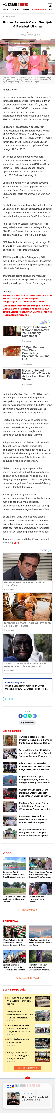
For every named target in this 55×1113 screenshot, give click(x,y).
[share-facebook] (20, 716)
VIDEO (7, 853)
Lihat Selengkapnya (27, 1068)
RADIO (26, 10)
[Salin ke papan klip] (35, 716)
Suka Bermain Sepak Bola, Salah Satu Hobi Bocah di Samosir (14, 899)
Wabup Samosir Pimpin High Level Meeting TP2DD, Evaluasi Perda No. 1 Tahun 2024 (25, 687)
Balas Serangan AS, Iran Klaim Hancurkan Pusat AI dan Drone (40, 942)
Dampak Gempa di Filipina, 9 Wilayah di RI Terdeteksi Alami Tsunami (14, 967)
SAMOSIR (9, 699)
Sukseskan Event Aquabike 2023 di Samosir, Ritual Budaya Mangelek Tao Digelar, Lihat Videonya (14, 874)
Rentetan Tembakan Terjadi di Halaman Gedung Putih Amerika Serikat (39, 967)
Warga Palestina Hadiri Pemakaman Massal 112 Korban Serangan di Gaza (14, 942)
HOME (5, 10)
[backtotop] (27, 1079)
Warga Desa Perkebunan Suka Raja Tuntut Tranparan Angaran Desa (20, 1014)
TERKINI (15, 10)
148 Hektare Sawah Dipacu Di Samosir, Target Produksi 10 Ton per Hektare (20, 1028)
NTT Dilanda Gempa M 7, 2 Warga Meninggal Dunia (19, 1000)
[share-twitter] (25, 716)
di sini (17, 543)
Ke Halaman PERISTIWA (27, 978)
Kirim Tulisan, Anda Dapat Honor (18, 1041)
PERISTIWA (10, 921)
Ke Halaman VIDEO (27, 910)
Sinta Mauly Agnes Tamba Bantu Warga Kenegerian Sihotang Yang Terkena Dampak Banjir (40, 874)
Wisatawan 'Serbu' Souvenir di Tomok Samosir (37, 899)
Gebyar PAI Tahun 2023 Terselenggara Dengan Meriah (18, 1055)
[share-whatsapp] (30, 716)
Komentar (29, 723)
